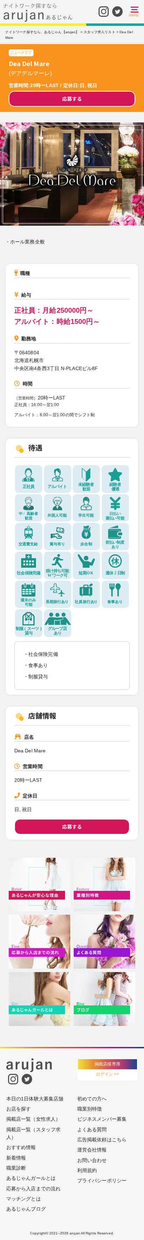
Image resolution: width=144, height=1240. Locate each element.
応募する (72, 98)
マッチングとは (23, 1199)
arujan (75, 1233)
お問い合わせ (92, 1160)
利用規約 (87, 1170)
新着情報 (16, 1158)
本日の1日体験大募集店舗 (34, 1098)
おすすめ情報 (21, 1147)
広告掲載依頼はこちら (102, 1139)
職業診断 (16, 1168)
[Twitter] (117, 11)
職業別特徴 (89, 1109)
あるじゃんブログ (26, 1209)
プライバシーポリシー (102, 1180)
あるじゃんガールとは (31, 1178)
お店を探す (18, 1109)
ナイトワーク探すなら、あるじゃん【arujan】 (42, 32)
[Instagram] (104, 11)
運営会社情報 (92, 1150)
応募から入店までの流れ (33, 1188)
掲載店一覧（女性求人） (33, 1119)
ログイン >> (107, 1074)
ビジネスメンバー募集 (102, 1119)
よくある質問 (92, 1129)
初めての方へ (92, 1098)
